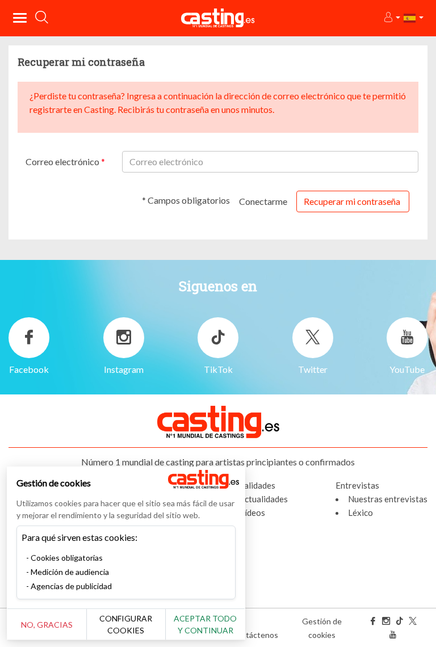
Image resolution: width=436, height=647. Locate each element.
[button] (391, 17)
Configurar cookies (125, 624)
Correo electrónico (63, 161)
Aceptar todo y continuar (205, 624)
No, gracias (47, 624)
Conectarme (263, 201)
